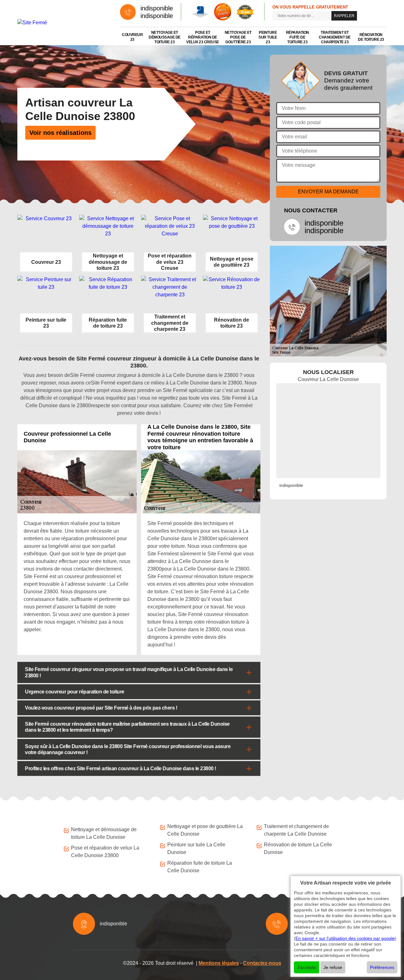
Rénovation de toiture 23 (371, 37)
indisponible (156, 8)
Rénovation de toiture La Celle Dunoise (298, 848)
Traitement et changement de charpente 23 (335, 37)
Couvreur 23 (132, 37)
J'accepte (306, 967)
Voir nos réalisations (60, 132)
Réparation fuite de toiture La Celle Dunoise (199, 866)
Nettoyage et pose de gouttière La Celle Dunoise (205, 830)
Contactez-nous (262, 963)
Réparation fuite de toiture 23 (297, 37)
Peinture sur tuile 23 (267, 37)
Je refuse (333, 967)
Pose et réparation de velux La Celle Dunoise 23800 (105, 851)
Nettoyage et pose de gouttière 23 (238, 37)
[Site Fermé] (62, 23)
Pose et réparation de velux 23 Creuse (202, 37)
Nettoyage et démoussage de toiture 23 (165, 37)
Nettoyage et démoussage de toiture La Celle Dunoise (104, 833)
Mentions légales (219, 963)
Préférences (382, 967)
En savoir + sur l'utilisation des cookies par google (345, 938)
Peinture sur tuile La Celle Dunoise (196, 848)
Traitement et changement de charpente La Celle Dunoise (296, 830)
